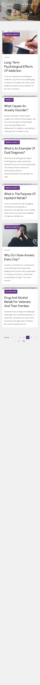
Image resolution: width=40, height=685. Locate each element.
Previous (6, 337)
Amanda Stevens (11, 33)
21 (19, 341)
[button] (37, 4)
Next (24, 341)
